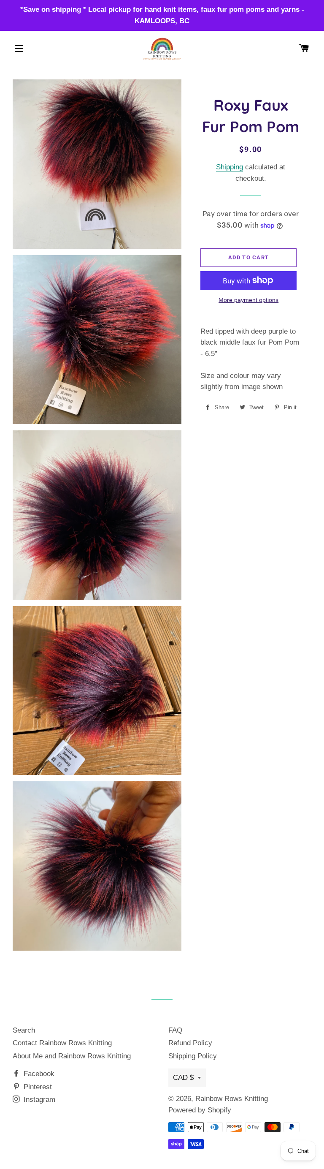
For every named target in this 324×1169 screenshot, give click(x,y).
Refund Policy (190, 1043)
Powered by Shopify (199, 1110)
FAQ (175, 1030)
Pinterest (37, 1087)
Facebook (38, 1074)
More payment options (248, 299)
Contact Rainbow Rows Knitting (62, 1043)
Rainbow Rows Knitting (231, 1099)
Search (24, 1030)
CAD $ (183, 1078)
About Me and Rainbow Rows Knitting (72, 1056)
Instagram (38, 1100)
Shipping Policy (192, 1056)
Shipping (229, 167)
